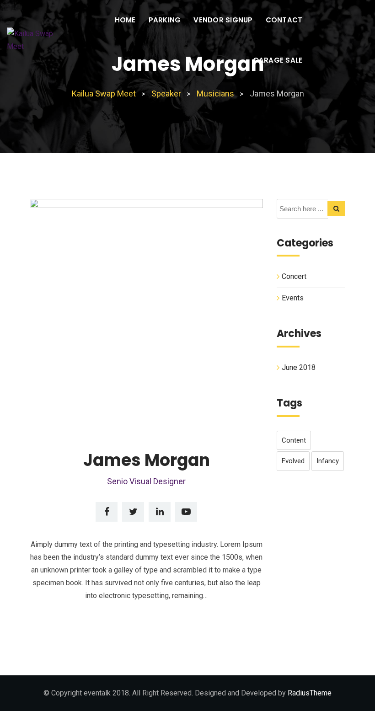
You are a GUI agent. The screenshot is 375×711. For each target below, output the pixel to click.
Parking (165, 20)
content (294, 440)
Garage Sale (278, 60)
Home (125, 20)
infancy (327, 461)
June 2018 (299, 367)
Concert (294, 276)
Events (293, 298)
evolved (293, 461)
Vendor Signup (222, 20)
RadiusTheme (310, 693)
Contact (284, 20)
